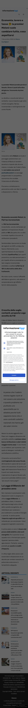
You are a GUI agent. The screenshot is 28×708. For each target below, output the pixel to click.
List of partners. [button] (9, 362)
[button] (14, 352)
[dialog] (14, 354)
